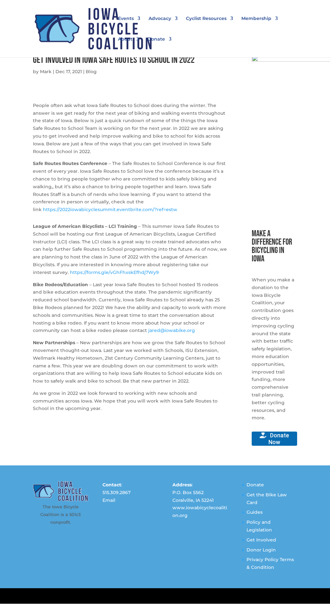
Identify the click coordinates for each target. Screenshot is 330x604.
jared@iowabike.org (171, 330)
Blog (91, 71)
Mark (46, 71)
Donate (156, 39)
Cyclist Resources (206, 18)
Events (126, 18)
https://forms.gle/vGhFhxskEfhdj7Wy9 (114, 272)
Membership (256, 18)
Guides (255, 512)
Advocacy (160, 18)
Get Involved (261, 540)
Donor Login (261, 550)
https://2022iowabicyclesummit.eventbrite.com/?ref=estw (110, 209)
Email (108, 500)
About (125, 39)
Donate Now (278, 438)
